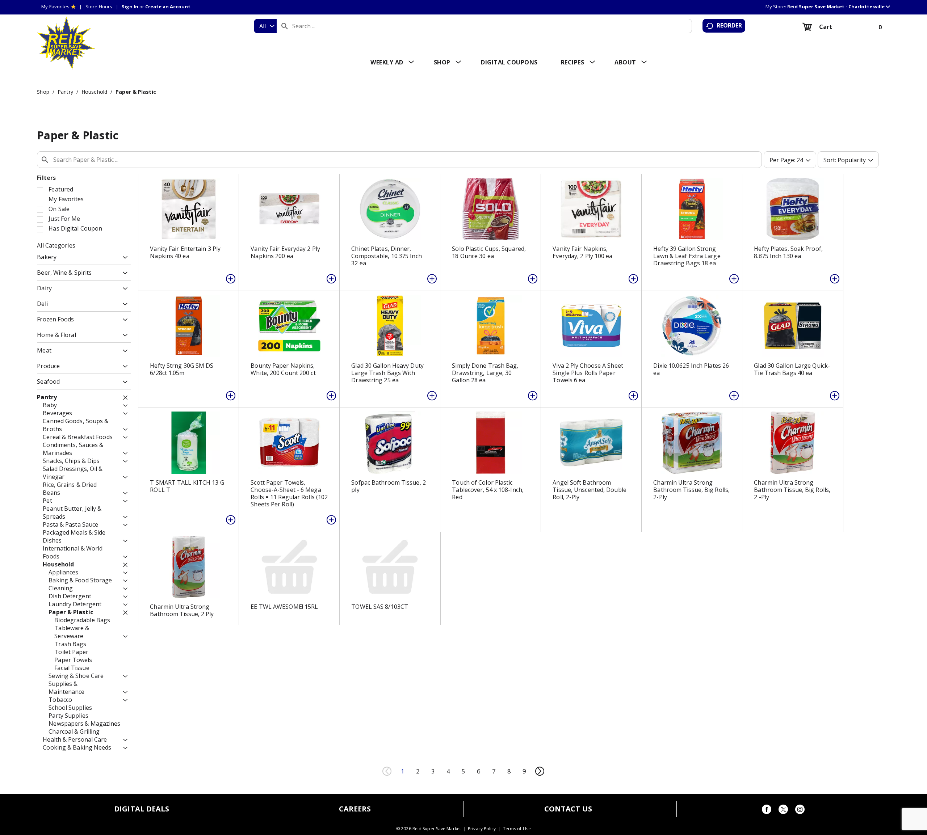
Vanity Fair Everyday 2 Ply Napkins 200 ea (285, 252)
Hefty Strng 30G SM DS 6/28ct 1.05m (181, 369)
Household (94, 91)
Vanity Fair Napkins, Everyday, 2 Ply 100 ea (582, 252)
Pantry (65, 91)
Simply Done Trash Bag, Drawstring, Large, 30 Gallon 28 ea (485, 373)
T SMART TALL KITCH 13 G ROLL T (187, 486)
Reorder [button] (729, 25)
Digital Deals (141, 809)
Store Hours (98, 6)
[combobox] (265, 26)
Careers (355, 809)
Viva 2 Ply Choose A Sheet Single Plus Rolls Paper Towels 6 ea (588, 373)
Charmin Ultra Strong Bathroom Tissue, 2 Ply (182, 610)
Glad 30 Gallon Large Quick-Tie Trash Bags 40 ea (792, 369)
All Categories (56, 245)
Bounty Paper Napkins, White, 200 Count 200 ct (283, 369)
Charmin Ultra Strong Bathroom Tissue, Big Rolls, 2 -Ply (792, 489)
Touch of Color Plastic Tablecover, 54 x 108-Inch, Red (488, 489)
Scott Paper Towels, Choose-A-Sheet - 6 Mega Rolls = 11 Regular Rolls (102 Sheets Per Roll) (289, 493)
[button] (838, 6)
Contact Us (568, 809)
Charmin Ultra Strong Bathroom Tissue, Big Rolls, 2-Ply (691, 489)
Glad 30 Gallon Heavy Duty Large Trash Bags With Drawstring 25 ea (387, 373)
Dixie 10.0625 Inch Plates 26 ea (691, 369)
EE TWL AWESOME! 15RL (284, 607)
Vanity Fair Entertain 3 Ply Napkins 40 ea (185, 252)
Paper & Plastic (136, 91)
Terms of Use (517, 828)
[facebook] (766, 810)
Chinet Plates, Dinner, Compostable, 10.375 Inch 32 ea (386, 256)
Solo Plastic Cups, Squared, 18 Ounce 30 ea (489, 252)
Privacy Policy (482, 828)
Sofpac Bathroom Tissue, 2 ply (388, 486)
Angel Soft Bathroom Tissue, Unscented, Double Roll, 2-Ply (589, 489)
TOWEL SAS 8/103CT (379, 607)
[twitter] (783, 810)
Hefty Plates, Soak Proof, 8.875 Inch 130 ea (788, 252)
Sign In (130, 6)
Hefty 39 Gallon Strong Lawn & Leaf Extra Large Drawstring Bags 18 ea (686, 256)
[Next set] (539, 771)
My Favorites (55, 6)
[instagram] (800, 810)
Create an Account (167, 6)
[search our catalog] (285, 26)
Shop (43, 91)
